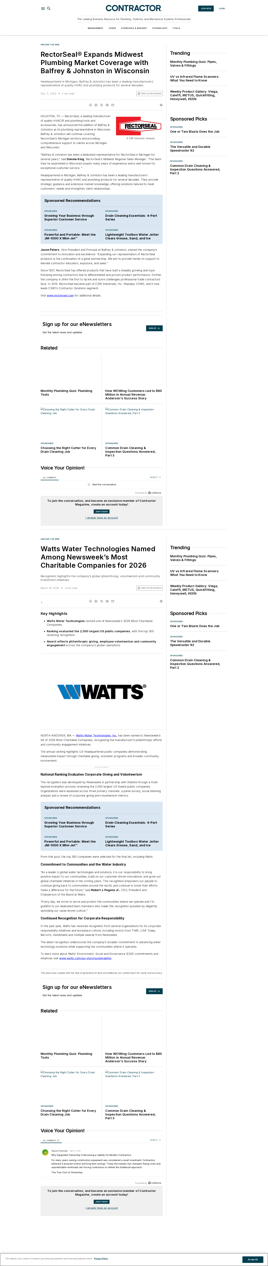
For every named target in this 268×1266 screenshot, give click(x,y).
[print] (161, 105)
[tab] (50, 477)
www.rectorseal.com (60, 295)
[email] (112, 105)
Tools (176, 28)
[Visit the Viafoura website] (154, 493)
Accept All (253, 1259)
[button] (43, 8)
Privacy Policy (101, 1258)
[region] (102, 485)
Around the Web (50, 44)
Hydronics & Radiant (134, 28)
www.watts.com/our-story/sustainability (85, 952)
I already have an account (101, 517)
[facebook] (90, 105)
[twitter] (101, 105)
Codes (112, 28)
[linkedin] (96, 105)
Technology (160, 28)
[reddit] (107, 105)
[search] (49, 8)
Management (96, 28)
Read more (156, 1169)
